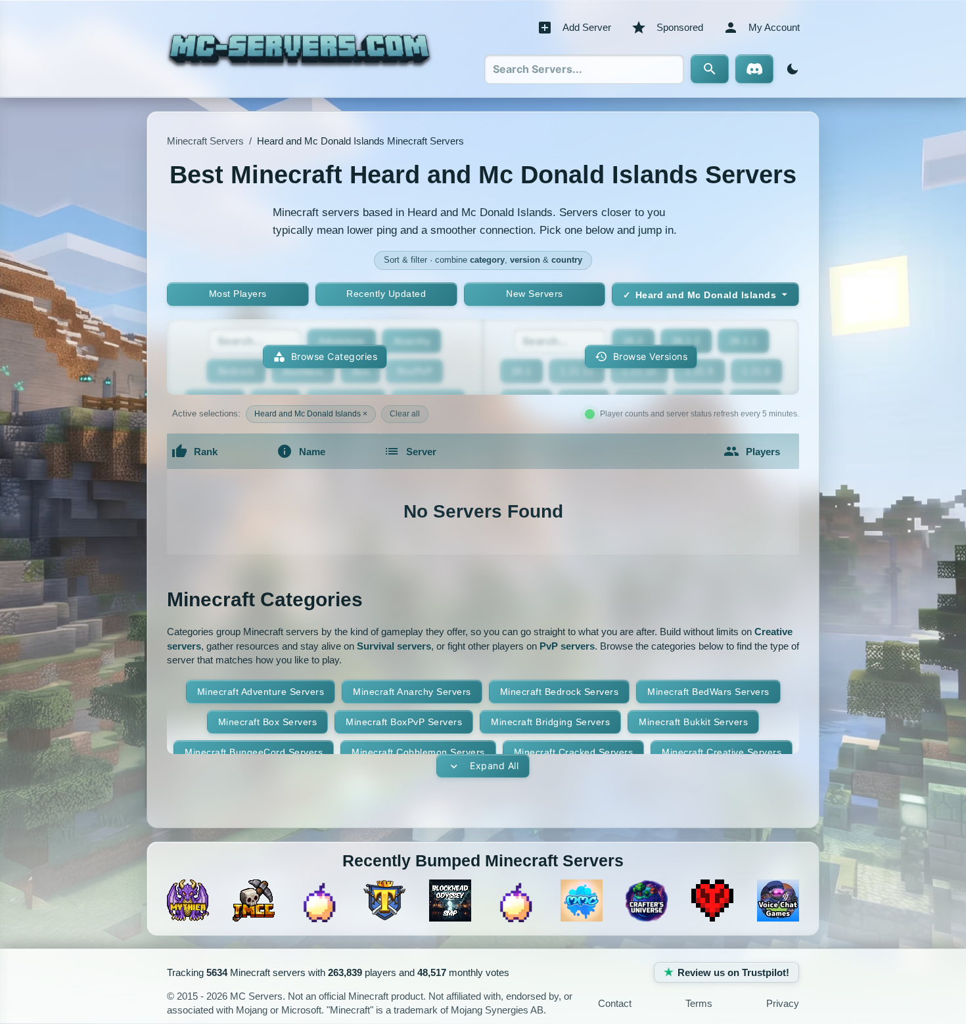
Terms (698, 1003)
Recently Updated (386, 293)
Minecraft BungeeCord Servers (254, 752)
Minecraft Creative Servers (721, 752)
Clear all (405, 413)
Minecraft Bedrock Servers (559, 691)
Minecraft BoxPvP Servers (404, 722)
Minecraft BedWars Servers (708, 691)
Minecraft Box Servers (267, 722)
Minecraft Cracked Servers (573, 752)
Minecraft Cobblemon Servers (418, 752)
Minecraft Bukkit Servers (693, 722)
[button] (641, 357)
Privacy (782, 1003)
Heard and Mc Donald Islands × (310, 413)
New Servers (534, 293)
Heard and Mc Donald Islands (706, 295)
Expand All (494, 765)
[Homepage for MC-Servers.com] (299, 48)
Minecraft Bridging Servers (550, 722)
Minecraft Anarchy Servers (412, 691)
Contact (615, 1003)
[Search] (710, 69)
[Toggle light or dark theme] (790, 69)
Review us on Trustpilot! (733, 972)
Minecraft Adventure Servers (261, 691)
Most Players (238, 293)
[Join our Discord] (754, 69)
